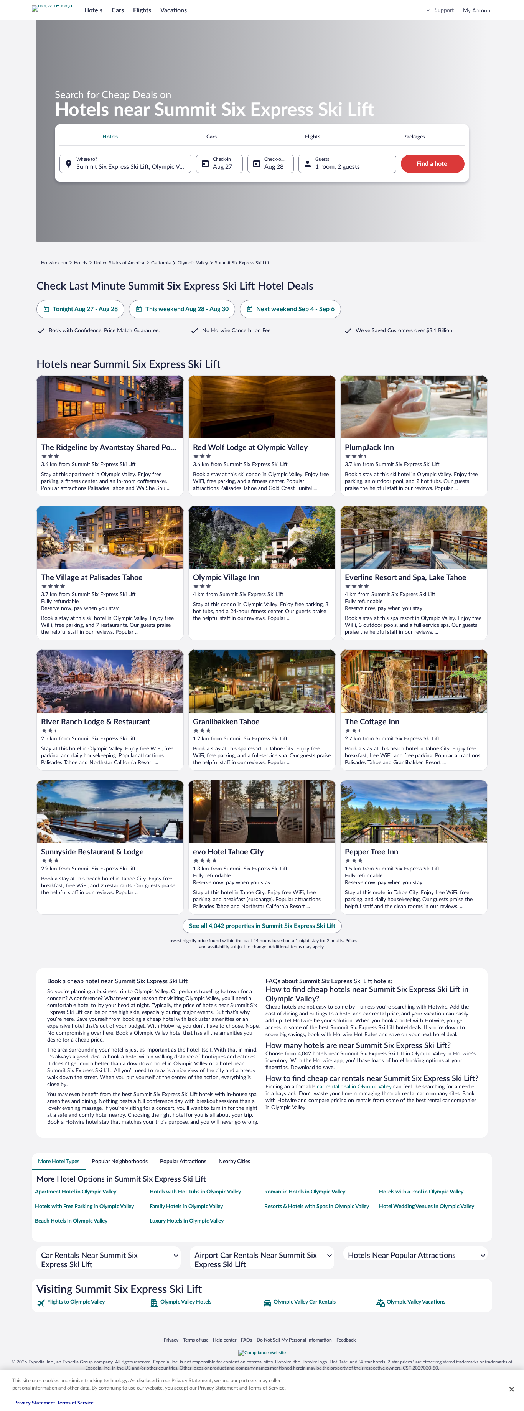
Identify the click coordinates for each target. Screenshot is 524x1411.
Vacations (173, 10)
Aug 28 (273, 167)
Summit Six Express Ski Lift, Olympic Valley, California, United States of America (133, 167)
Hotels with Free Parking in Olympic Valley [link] (84, 1206)
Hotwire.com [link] (54, 262)
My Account (477, 10)
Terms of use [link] (195, 1339)
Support (444, 10)
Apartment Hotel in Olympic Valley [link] (75, 1192)
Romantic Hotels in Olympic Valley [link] (304, 1192)
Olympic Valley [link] (193, 262)
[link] (92, 1303)
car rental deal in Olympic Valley (354, 1087)
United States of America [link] (119, 262)
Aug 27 (222, 167)
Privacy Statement (34, 1403)
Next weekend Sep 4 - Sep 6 (295, 309)
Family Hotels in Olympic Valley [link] (186, 1206)
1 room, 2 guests (337, 167)
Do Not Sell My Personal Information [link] (294, 1339)
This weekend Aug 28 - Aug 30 (187, 309)
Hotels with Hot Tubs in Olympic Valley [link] (195, 1192)
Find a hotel (433, 164)
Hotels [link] (80, 262)
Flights (142, 10)
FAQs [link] (246, 1339)
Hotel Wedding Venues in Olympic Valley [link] (426, 1206)
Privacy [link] (171, 1339)
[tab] (110, 137)
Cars (118, 10)
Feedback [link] (346, 1339)
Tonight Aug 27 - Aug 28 (85, 309)
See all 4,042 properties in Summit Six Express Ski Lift (262, 926)
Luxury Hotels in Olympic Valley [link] (187, 1221)
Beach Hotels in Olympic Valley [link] (71, 1221)
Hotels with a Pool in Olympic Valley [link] (421, 1192)
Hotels (93, 10)
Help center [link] (224, 1339)
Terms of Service (75, 1403)
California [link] (161, 262)
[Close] (511, 1389)
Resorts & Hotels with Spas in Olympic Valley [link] (316, 1206)
